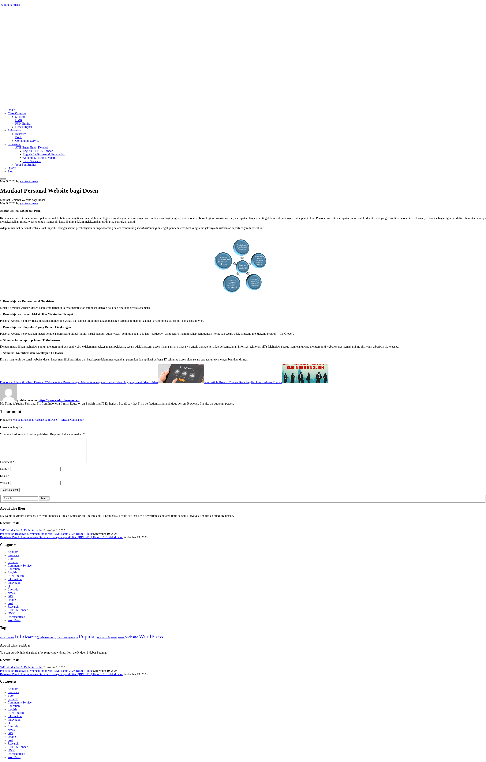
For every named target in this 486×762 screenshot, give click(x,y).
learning (32, 637)
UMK (11, 613)
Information (15, 579)
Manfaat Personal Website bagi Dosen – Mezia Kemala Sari (48, 419)
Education (14, 569)
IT (9, 586)
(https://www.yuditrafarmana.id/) (59, 400)
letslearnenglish (50, 637)
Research (13, 606)
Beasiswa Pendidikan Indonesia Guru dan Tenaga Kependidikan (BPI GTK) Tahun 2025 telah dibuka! (61, 537)
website (131, 637)
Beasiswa (13, 555)
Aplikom (13, 551)
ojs (77, 638)
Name (4, 468)
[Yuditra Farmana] (47, 103)
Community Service (20, 565)
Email (4, 475)
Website (4, 482)
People (12, 599)
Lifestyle (13, 589)
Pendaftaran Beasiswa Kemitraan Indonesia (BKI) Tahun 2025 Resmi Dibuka (46, 533)
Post (10, 603)
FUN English (16, 575)
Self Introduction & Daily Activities (21, 530)
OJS (10, 596)
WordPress (14, 620)
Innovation (14, 582)
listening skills (68, 638)
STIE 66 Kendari (18, 610)
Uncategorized (16, 616)
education (10, 638)
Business (13, 562)
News (11, 592)
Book (11, 558)
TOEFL (121, 638)
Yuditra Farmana (10, 4)
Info (19, 636)
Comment (7, 462)
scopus (114, 638)
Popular (87, 636)
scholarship (103, 637)
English (12, 572)
